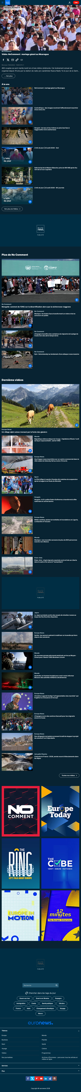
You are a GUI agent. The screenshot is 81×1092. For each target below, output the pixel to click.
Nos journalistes (7, 1057)
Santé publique (47, 1003)
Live (76, 2)
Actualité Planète (40, 754)
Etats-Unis (38, 557)
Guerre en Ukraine (42, 998)
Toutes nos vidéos (68, 775)
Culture (44, 1048)
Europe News (6, 429)
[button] (12, 209)
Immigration (21, 1003)
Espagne (58, 998)
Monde (37, 436)
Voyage (62, 1008)
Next (3, 1044)
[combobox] (40, 985)
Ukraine (62, 1003)
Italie (28, 1008)
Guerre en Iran (25, 998)
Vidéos (4, 1053)
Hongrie (37, 497)
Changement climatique (45, 1008)
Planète (44, 1040)
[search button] (56, 985)
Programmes (46, 1053)
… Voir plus (8, 76)
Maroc (40, 1013)
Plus (3, 1071)
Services (5, 1066)
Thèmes (4, 1030)
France (18, 1008)
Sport (36, 477)
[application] (40, 28)
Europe (4, 1035)
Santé (44, 1044)
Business (5, 1040)
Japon (36, 612)
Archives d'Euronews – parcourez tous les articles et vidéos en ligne (60, 1058)
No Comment (6, 304)
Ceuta (34, 1003)
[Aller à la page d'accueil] (7, 2)
